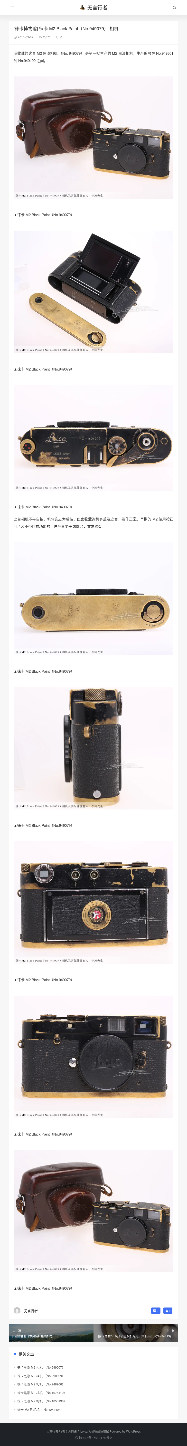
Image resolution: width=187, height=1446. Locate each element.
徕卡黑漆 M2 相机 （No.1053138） (42, 1401)
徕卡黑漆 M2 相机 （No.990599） (41, 1375)
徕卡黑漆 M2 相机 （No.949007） (41, 1367)
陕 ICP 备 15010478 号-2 (95, 1437)
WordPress (133, 1431)
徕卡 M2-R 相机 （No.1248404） (40, 1409)
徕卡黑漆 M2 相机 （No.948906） (41, 1384)
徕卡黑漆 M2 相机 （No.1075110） (42, 1392)
